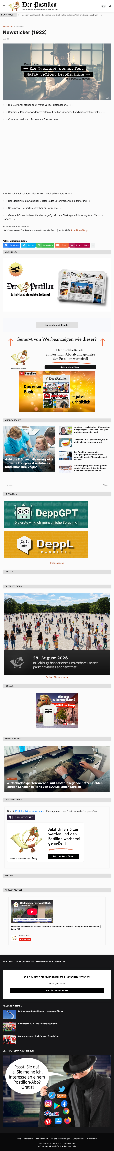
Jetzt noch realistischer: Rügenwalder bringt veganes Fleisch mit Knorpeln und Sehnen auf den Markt (92, 429)
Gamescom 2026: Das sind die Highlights (37, 1023)
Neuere (9, 485)
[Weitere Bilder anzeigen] (57, 677)
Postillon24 (92, 1138)
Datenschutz (42, 1138)
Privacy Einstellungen (60, 1138)
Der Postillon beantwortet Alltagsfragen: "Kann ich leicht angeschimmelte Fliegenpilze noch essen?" (90, 456)
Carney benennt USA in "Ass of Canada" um (38, 1036)
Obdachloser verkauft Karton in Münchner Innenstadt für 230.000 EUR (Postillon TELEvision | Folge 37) (56, 927)
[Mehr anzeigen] (93, 245)
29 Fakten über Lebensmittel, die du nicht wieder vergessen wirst (91, 440)
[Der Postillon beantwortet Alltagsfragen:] (65, 455)
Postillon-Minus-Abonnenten (30, 811)
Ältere (105, 485)
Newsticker (19, 27)
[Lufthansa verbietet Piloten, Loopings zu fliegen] (9, 1014)
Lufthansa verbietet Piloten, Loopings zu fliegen (41, 1011)
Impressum (28, 1138)
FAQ (19, 1138)
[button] (4, 6)
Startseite (7, 27)
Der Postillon (57, 1143)
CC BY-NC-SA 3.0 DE (48, 1146)
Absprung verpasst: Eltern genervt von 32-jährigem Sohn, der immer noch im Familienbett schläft (90, 468)
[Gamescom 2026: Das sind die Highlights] (9, 1026)
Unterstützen (79, 1138)
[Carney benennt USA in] (9, 1039)
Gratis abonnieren (57, 990)
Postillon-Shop (79, 230)
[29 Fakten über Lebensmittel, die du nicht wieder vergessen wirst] (65, 442)
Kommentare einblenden (57, 325)
